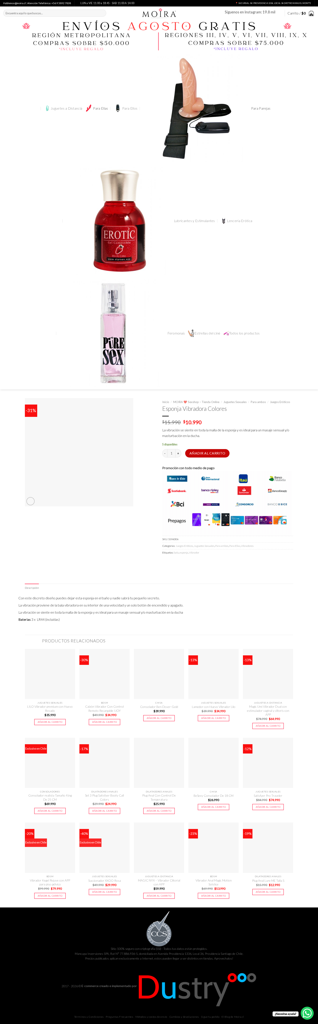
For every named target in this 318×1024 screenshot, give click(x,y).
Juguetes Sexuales (235, 402)
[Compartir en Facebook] (166, 561)
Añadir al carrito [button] (50, 721)
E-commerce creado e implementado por (109, 986)
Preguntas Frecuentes (119, 1016)
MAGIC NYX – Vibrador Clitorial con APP (159, 882)
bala (176, 552)
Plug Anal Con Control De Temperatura (159, 797)
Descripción (32, 587)
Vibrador (194, 552)
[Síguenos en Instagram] (279, 13)
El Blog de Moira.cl (233, 1016)
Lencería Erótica (239, 221)
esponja (184, 552)
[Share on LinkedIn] (196, 561)
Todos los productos (244, 333)
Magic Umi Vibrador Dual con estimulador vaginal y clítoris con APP (268, 710)
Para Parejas (261, 108)
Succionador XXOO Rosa (104, 880)
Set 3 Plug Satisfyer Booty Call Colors (104, 797)
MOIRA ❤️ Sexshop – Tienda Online (196, 402)
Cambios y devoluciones (184, 1016)
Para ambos (258, 402)
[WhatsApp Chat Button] (307, 1013)
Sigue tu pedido (210, 1016)
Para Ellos (129, 108)
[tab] (32, 588)
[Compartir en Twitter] (173, 561)
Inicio (165, 402)
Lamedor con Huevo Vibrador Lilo (213, 707)
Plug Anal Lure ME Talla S (268, 880)
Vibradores (247, 545)
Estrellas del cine (207, 333)
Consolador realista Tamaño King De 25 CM (50, 797)
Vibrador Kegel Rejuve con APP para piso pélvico (50, 882)
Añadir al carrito (207, 453)
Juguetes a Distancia (66, 108)
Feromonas (176, 333)
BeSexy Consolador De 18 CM (213, 795)
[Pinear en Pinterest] (189, 561)
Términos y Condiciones (89, 1016)
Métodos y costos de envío (151, 1016)
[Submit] (102, 13)
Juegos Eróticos (280, 402)
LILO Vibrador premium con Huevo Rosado (50, 708)
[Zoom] (30, 501)
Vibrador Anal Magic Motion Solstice (214, 882)
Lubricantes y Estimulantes (194, 221)
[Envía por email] (181, 561)
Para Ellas (100, 108)
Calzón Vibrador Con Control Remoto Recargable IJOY (104, 708)
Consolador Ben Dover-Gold (159, 707)
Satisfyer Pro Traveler (268, 795)
